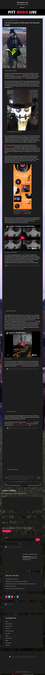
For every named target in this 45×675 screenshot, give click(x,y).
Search (6, 537)
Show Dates (7, 645)
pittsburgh (10, 479)
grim (26, 476)
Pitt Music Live (22, 2)
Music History (7, 633)
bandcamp (23, 476)
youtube (27, 479)
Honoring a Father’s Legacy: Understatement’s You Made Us (16, 581)
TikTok (33, 425)
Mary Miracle (8, 20)
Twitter (26, 425)
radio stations (18, 75)
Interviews (6, 477)
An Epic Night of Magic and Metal (11, 579)
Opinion (6, 635)
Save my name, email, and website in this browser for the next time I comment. (18, 527)
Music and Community (9, 630)
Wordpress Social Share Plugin (17, 674)
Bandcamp (16, 423)
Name (3, 512)
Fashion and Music (8, 626)
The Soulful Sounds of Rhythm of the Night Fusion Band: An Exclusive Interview (20, 583)
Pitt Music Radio (8, 638)
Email (3, 517)
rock (22, 479)
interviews (10, 477)
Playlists (6, 640)
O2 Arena (19, 366)
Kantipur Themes (26, 671)
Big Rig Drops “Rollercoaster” (10, 586)
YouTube (24, 423)
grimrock (28, 476)
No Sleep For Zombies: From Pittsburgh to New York (15, 588)
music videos (28, 477)
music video (14, 477)
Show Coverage (8, 642)
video (24, 479)
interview (32, 476)
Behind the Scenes (8, 623)
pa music (32, 477)
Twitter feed (9, 146)
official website (30, 422)
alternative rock (18, 476)
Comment (4, 496)
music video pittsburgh (21, 477)
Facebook (15, 425)
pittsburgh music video (16, 479)
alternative (12, 476)
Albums (6, 621)
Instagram (21, 425)
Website (3, 522)
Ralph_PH (22, 212)
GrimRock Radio (30, 321)
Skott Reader (21, 213)
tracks (23, 78)
